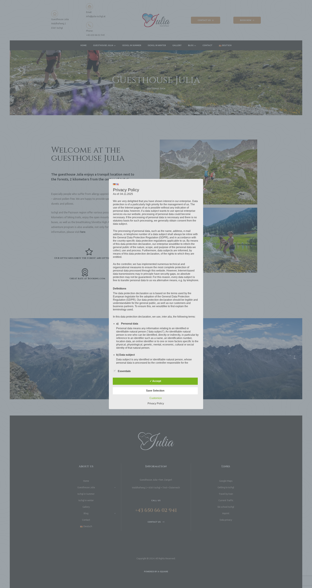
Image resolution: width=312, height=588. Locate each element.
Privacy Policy (156, 403)
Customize (156, 398)
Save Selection (155, 390)
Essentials (124, 371)
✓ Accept (155, 381)
